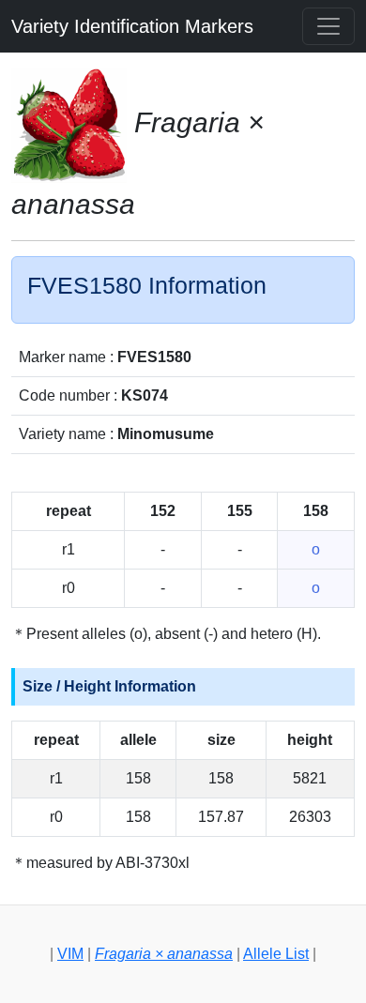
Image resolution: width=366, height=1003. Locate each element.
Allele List (276, 954)
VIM (70, 954)
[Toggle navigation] (328, 26)
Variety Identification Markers (132, 26)
